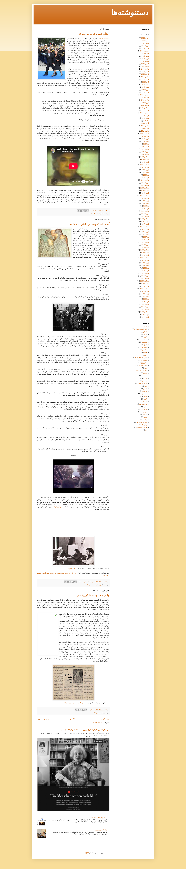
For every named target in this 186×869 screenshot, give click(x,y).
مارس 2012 (145, 100)
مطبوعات (144, 409)
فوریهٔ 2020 (145, 46)
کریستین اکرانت (103, 38)
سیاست (144, 376)
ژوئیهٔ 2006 (145, 263)
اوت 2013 (145, 82)
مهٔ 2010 (146, 144)
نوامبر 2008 (145, 190)
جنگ (145, 355)
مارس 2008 (145, 211)
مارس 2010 (145, 149)
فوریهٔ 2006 (145, 276)
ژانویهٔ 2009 (145, 185)
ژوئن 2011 (145, 118)
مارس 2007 (145, 242)
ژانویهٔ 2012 (145, 105)
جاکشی (144, 350)
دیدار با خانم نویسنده (101, 830)
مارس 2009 (145, 180)
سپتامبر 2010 (144, 133)
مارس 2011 (145, 126)
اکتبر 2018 (145, 48)
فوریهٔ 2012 (145, 103)
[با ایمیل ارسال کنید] (88, 210)
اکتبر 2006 (145, 255)
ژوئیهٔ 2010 (145, 139)
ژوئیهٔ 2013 (145, 84)
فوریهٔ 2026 (145, 38)
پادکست (144, 342)
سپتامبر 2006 (144, 258)
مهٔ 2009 (146, 175)
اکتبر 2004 (145, 317)
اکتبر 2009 (145, 162)
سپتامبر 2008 (144, 196)
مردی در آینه (143, 404)
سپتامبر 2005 (144, 289)
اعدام (145, 334)
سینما (145, 378)
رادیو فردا (57, 507)
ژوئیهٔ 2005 (145, 294)
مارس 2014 (145, 77)
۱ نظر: (91, 709)
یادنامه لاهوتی (72, 568)
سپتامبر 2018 (144, 51)
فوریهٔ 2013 (145, 90)
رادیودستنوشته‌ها (141, 370)
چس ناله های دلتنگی (140, 357)
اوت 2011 (145, 115)
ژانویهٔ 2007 (145, 247)
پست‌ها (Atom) (97, 722)
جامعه (145, 352)
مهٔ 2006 (146, 268)
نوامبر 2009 (145, 159)
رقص (145, 373)
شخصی (99, 713)
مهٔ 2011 (146, 121)
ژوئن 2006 (145, 265)
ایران (100, 213)
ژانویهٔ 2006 (145, 278)
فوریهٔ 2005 (145, 307)
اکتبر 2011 (145, 110)
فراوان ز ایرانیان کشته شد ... (98, 818)
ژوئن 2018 (145, 59)
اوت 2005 (145, 291)
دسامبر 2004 (144, 312)
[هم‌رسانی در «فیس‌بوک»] (81, 210)
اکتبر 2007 (145, 224)
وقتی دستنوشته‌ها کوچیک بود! (92, 595)
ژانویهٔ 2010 (145, 154)
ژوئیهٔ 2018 (145, 56)
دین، (145, 368)
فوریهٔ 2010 (145, 152)
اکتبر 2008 (145, 193)
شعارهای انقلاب (142, 383)
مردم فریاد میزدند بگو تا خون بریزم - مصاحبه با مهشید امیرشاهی (85, 730)
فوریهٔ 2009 (145, 183)
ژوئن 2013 (145, 87)
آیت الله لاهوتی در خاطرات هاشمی (89, 224)
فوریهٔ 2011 (145, 128)
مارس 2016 (145, 66)
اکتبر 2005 (145, 286)
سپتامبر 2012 (144, 95)
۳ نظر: (94, 210)
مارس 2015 (145, 69)
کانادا (145, 396)
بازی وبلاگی (143, 339)
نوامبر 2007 (145, 221)
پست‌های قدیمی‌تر (43, 719)
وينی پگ (144, 425)
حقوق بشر (143, 360)
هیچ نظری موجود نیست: (86, 581)
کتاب (145, 399)
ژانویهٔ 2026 (145, 40)
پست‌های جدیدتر (104, 719)
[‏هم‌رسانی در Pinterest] (78, 210)
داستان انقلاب (142, 365)
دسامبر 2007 (144, 219)
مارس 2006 (145, 273)
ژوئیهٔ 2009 (145, 170)
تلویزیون (144, 347)
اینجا (98, 195)
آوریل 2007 (145, 239)
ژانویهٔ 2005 (145, 309)
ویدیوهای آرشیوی (141, 422)
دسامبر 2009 (144, 157)
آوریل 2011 (145, 123)
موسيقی (144, 412)
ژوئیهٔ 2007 (145, 232)
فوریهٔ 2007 (145, 245)
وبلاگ (95, 713)
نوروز (145, 417)
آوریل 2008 (145, 209)
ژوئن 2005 (145, 296)
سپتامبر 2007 (144, 227)
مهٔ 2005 (146, 299)
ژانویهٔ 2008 (145, 216)
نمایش (145, 414)
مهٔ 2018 (146, 61)
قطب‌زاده (92, 213)
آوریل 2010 (145, 146)
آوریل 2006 (145, 270)
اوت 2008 (145, 198)
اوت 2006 (145, 260)
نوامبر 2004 (145, 314)
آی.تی (145, 327)
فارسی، (144, 391)
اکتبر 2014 (145, 72)
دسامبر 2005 (144, 281)
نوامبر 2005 (145, 283)
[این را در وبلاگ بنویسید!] (85, 210)
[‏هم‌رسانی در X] (83, 210)
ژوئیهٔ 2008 (145, 201)
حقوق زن (144, 363)
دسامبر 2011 (144, 108)
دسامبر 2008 (144, 188)
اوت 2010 (145, 136)
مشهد (145, 407)
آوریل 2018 (145, 64)
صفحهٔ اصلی (74, 719)
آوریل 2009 (145, 177)
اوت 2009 (145, 167)
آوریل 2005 (145, 302)
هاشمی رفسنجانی (90, 584)
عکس (145, 389)
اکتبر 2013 (145, 79)
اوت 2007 (145, 229)
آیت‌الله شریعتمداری (140, 329)
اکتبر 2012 (145, 92)
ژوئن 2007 (145, 234)
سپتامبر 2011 (144, 113)
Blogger (86, 853)
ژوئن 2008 (145, 203)
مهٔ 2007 (146, 237)
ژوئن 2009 (145, 172)
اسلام (145, 332)
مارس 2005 (145, 304)
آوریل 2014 (145, 74)
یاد (146, 430)
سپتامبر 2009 (144, 165)
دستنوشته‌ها (130, 13)
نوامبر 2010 (145, 131)
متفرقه (144, 401)
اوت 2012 (145, 97)
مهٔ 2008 (146, 206)
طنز (145, 386)
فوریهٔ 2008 (145, 214)
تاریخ (97, 213)
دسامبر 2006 (144, 250)
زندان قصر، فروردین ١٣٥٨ (94, 33)
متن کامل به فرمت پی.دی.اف (74, 703)
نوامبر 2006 (145, 252)
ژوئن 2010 (145, 141)
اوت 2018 (145, 53)
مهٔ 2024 (146, 43)
